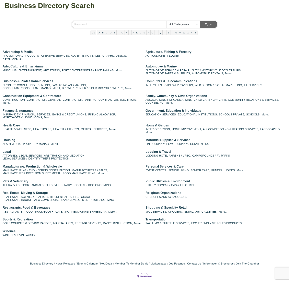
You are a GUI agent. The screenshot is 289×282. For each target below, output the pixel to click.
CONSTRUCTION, (14, 99)
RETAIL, (189, 211)
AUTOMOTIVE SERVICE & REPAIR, (167, 70)
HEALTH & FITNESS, (66, 129)
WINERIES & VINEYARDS (19, 235)
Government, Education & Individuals (173, 110)
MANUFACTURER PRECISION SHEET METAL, (32, 173)
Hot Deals (106, 263)
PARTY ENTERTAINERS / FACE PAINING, (88, 70)
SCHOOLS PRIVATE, (232, 114)
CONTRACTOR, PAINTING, (80, 99)
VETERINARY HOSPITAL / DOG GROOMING (82, 185)
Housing (9, 140)
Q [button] (160, 32)
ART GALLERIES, (206, 211)
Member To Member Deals (131, 263)
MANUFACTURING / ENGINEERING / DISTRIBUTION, (37, 170)
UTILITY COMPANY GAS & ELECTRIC (169, 185)
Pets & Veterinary (15, 181)
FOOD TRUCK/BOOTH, (39, 211)
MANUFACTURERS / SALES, (90, 170)
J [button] (133, 32)
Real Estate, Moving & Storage (25, 192)
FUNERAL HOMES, (223, 170)
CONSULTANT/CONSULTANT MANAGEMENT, (32, 88)
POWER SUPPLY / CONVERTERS (187, 144)
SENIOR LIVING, (179, 170)
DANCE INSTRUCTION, (118, 223)
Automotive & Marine (161, 66)
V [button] (180, 32)
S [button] (168, 32)
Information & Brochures (218, 263)
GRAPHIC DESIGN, (114, 55)
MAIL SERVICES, (156, 211)
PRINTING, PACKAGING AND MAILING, (62, 85)
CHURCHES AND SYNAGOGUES (166, 196)
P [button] (156, 32)
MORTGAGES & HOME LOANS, (23, 117)
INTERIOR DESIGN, (158, 129)
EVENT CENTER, (156, 170)
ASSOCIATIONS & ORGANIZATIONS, (168, 99)
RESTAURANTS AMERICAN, (89, 211)
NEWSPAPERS (12, 58)
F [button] (118, 32)
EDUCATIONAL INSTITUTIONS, (198, 114)
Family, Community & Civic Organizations (176, 96)
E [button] (114, 32)
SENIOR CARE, (200, 170)
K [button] (137, 32)
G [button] (122, 32)
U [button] (176, 32)
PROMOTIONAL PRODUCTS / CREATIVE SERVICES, (36, 55)
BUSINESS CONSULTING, (19, 85)
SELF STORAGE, (81, 196)
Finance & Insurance (18, 110)
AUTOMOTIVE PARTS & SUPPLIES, (168, 73)
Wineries (9, 231)
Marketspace (158, 263)
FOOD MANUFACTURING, (79, 173)
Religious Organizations (163, 192)
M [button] (144, 32)
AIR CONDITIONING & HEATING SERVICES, (231, 129)
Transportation (156, 219)
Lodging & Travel (158, 151)
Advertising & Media (18, 51)
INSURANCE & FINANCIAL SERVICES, (27, 114)
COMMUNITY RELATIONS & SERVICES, (253, 99)
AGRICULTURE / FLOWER (162, 55)
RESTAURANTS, (13, 211)
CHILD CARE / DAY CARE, (210, 99)
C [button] (107, 32)
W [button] (184, 32)
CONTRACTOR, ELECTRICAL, (117, 99)
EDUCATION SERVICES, (161, 114)
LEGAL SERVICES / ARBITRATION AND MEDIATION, (52, 155)
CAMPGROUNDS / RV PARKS (211, 155)
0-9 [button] (93, 32)
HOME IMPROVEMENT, (187, 129)
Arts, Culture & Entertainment (24, 66)
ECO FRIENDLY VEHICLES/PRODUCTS (216, 223)
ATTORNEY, (10, 155)
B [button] (103, 32)
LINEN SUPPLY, (155, 144)
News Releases (65, 263)
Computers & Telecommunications (171, 81)
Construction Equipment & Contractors (32, 96)
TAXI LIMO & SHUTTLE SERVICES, (167, 223)
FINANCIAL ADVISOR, (102, 114)
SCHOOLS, (253, 114)
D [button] (110, 32)
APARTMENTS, (12, 144)
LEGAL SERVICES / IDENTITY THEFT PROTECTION (36, 158)
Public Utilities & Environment (167, 181)
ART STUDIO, (52, 70)
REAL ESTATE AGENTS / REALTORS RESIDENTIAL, (36, 196)
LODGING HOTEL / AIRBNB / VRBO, (168, 155)
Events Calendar (87, 263)
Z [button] (195, 32)
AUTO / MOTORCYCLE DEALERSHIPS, (216, 70)
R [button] (164, 32)
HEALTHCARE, (42, 129)
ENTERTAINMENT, (30, 70)
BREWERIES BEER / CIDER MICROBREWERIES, (93, 88)
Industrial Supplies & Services (167, 140)
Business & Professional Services (28, 81)
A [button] (99, 32)
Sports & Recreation (18, 219)
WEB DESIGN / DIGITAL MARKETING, (219, 85)
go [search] (210, 24)
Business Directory (41, 263)
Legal (7, 151)
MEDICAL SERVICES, (94, 129)
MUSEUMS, (10, 70)
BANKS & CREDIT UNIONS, (69, 114)
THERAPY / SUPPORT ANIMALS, (23, 185)
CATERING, (62, 211)
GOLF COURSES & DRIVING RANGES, (27, 223)
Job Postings (177, 263)
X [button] (188, 32)
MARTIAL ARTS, (63, 223)
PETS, (49, 185)
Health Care (11, 125)
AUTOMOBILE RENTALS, (208, 73)
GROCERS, (175, 211)
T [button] (172, 32)
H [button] (126, 32)
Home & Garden (157, 125)
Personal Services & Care (164, 166)
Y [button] (191, 32)
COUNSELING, (154, 102)
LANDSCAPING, (270, 129)
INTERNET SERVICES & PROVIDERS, (169, 85)
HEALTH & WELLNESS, (17, 129)
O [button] (152, 32)
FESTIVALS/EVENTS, (88, 223)
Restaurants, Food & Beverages (26, 207)
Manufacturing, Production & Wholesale (32, 166)
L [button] (140, 32)
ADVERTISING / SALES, (86, 55)
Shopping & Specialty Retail (166, 207)
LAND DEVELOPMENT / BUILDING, (83, 199)
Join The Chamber (247, 263)
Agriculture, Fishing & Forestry (168, 51)
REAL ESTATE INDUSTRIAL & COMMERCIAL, (31, 199)
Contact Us (194, 263)
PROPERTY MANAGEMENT (40, 144)
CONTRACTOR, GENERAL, (44, 99)
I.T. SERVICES (253, 85)
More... (120, 70)
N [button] (148, 32)
